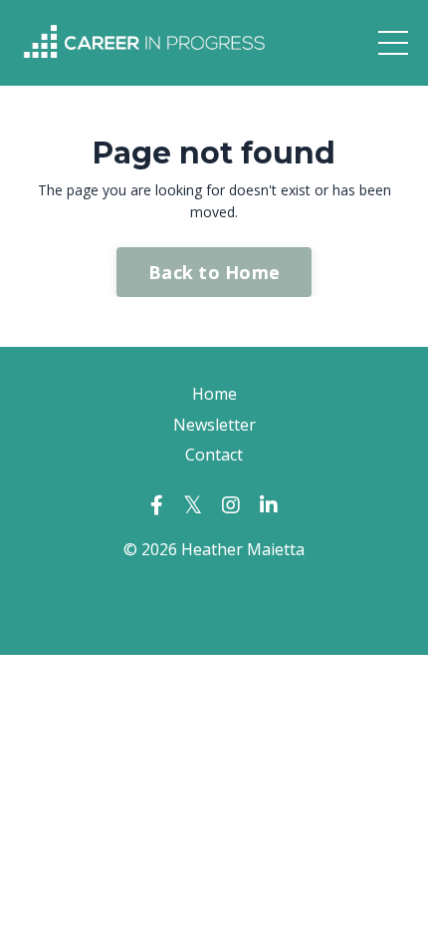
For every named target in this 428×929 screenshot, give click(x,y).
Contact (214, 454)
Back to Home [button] (214, 272)
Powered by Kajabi (214, 603)
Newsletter (214, 425)
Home (214, 394)
